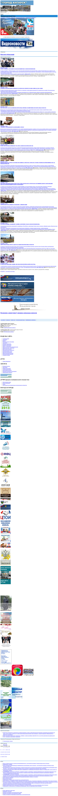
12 (9, 749)
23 (5, 754)
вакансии (8, 17)
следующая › (7, 271)
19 (9, 751)
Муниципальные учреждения (8, 347)
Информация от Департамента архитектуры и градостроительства (16, 779)
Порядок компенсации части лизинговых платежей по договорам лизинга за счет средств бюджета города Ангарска (25, 785)
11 (7, 749)
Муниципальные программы (8, 341)
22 (3, 754)
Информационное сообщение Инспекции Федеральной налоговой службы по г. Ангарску (20, 776)
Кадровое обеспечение (7, 344)
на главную (3, 17)
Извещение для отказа (7, 791)
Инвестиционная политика (8, 353)
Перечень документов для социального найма (12, 793)
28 (2, 756)
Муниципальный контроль (8, 354)
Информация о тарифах (7, 764)
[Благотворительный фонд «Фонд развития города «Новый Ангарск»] (29, 310)
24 (6, 754)
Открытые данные (6, 355)
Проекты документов (7, 343)
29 (3, 756)
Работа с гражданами (7, 345)
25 (7, 754)
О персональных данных (8, 741)
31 (6, 756)
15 (3, 751)
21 (2, 754)
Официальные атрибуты (7, 372)
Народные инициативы (7, 352)
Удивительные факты (7, 369)
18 (7, 751)
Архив (4, 384)
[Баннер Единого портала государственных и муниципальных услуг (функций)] (17, 280)
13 (1, 751)
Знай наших (5, 367)
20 (1, 754)
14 (2, 751)
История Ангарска (6, 366)
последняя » (12, 271)
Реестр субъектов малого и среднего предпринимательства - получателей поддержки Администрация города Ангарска (26, 763)
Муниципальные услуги (7, 351)
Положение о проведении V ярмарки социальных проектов (18, 313)
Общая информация (6, 361)
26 (9, 754)
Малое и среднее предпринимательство (10, 346)
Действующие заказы (7, 382)
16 (5, 751)
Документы (5, 342)
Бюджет (4, 340)
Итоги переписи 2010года (8, 777)
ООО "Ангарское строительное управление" (11, 736)
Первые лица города (7, 368)
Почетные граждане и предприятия (9, 371)
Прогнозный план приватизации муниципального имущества (15, 385)
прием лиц (13, 17)
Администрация (6, 338)
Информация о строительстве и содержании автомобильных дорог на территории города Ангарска (22, 786)
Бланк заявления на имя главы (9, 790)
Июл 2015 (5, 744)
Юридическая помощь (7, 778)
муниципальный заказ (20, 17)
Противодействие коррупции (8, 350)
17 (6, 751)
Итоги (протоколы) (6, 383)
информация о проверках (31, 17)
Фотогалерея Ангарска (7, 370)
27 (1, 756)
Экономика (5, 339)
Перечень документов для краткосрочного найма (12, 792)
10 (6, 749)
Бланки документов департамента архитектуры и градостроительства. (16, 794)
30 (5, 756)
